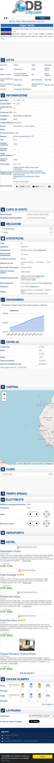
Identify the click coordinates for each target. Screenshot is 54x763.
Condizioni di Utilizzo (11, 735)
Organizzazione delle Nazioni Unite (25, 167)
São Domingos (37, 80)
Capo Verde (27, 25)
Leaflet (19, 463)
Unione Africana (18, 175)
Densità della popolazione (5, 254)
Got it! (42, 756)
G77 (14, 178)
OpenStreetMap (38, 463)
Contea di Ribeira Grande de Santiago (21, 74)
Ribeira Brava (47, 69)
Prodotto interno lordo (9, 278)
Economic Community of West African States (29, 173)
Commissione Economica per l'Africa (26, 176)
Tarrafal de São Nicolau (22, 89)
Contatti (6, 738)
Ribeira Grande (5, 74)
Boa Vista (3, 65)
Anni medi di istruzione (9, 267)
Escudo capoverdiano (21, 136)
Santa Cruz (18, 80)
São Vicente (32, 29)
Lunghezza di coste (8, 259)
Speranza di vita (6, 263)
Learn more (5, 760)
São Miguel (18, 85)
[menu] (6, 18)
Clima (2, 39)
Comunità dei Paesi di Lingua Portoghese (28, 171)
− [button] (4, 399)
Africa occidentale (24, 116)
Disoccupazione (6, 283)
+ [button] (4, 394)
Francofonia (17, 169)
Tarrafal (3, 89)
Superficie (4, 247)
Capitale (3, 119)
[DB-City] (27, 14)
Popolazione (5, 250)
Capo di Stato (33, 34)
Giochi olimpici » (48, 704)
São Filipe (48, 80)
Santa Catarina (48, 74)
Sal (33, 74)
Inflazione (4, 286)
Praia (21, 29)
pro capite (32, 280)
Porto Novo (18, 69)
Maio (33, 65)
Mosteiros (48, 65)
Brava (16, 65)
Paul (1, 69)
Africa (15, 116)
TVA (1, 140)
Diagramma (42, 250)
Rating (3, 292)
